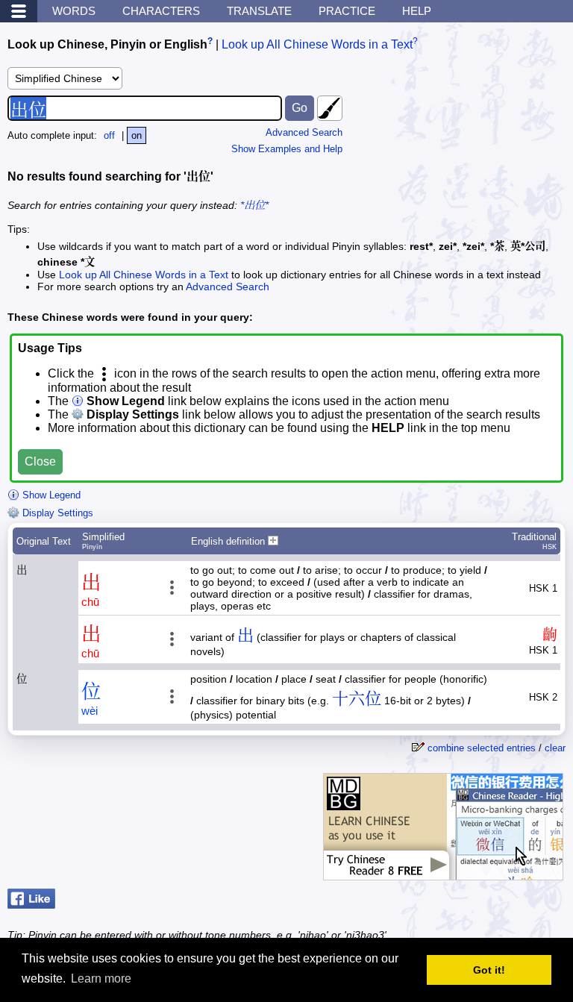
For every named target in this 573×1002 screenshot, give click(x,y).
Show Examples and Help (286, 148)
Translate (259, 10)
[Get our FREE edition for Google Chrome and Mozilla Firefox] (443, 872)
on (136, 135)
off (109, 135)
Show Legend (50, 495)
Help (416, 10)
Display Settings (56, 513)
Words (74, 10)
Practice (347, 10)
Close (40, 461)
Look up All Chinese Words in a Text (317, 44)
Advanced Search (304, 132)
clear (555, 748)
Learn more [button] (101, 978)
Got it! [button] (489, 970)
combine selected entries (482, 748)
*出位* (254, 205)
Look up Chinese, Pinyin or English (107, 44)
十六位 (356, 698)
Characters (161, 10)
